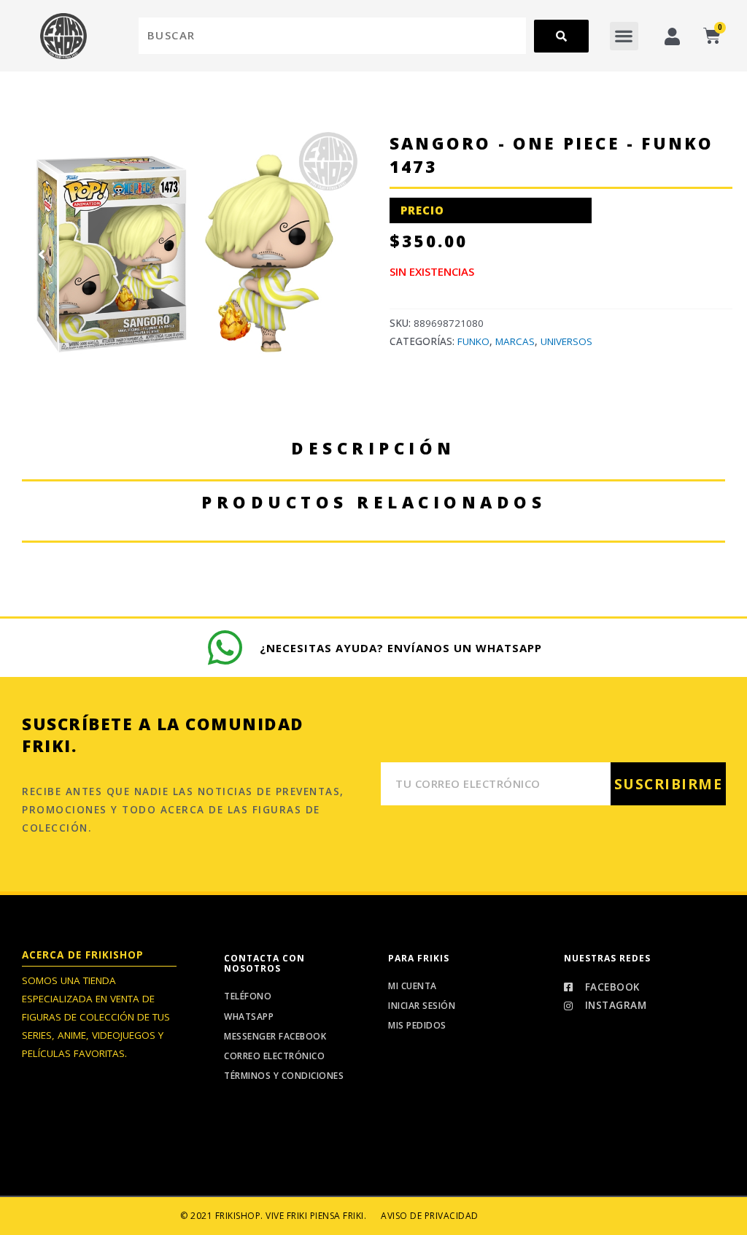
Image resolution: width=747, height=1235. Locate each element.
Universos (566, 341)
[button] (624, 36)
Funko (473, 341)
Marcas (515, 341)
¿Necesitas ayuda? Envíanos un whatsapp (401, 647)
